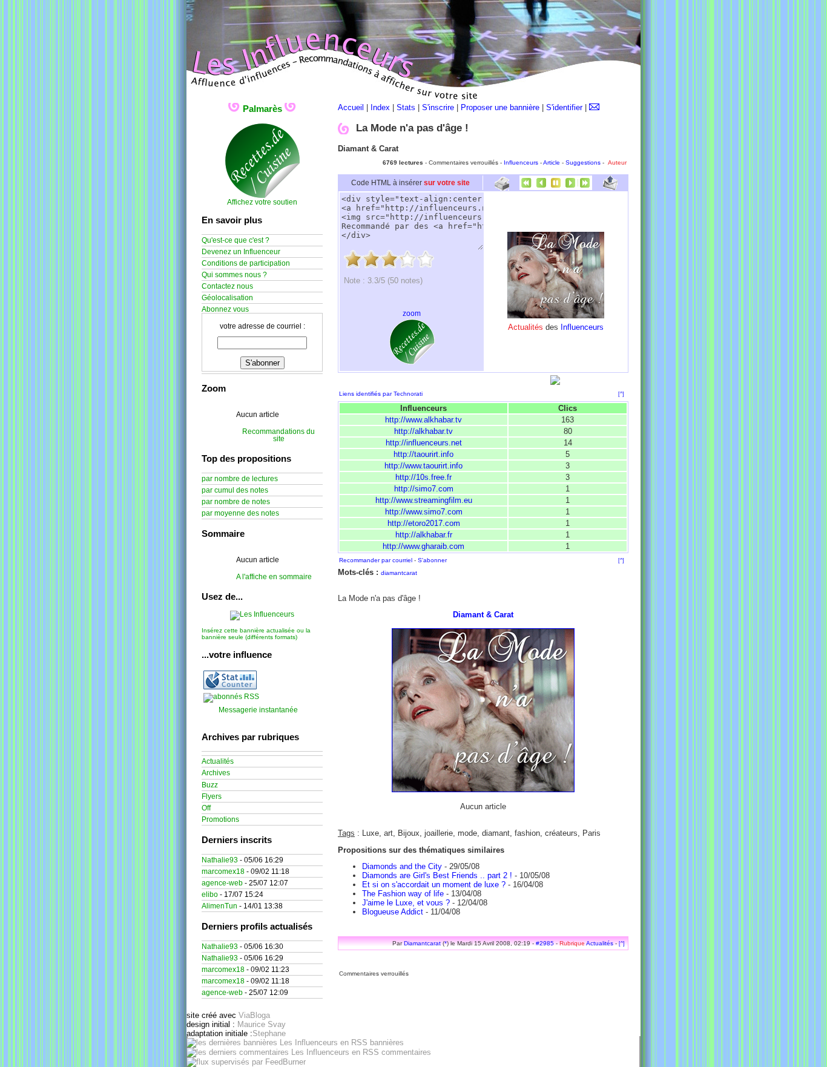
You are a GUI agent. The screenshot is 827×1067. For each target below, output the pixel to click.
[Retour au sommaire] (556, 187)
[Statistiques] (230, 687)
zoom (412, 313)
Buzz (210, 785)
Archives (216, 772)
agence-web (222, 883)
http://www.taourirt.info (423, 465)
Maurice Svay (261, 1024)
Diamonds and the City (402, 866)
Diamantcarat (422, 943)
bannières (385, 1042)
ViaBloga (254, 1015)
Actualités (599, 943)
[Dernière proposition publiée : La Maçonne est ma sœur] (585, 187)
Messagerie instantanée (258, 710)
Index (380, 107)
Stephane (269, 1033)
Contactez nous (227, 286)
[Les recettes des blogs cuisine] (412, 362)
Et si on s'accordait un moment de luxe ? (434, 884)
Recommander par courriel (375, 560)
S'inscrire (438, 107)
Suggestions (583, 162)
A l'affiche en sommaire (274, 576)
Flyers (212, 796)
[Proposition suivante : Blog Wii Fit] (570, 187)
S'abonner (432, 560)
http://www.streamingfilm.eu (423, 500)
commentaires (405, 1052)
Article (551, 162)
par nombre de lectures (240, 478)
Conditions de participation (246, 263)
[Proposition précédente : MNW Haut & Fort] (541, 187)
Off (206, 808)
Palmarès (262, 108)
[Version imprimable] (501, 186)
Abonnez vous (225, 309)
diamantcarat (399, 573)
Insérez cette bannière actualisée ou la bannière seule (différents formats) (256, 633)
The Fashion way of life (403, 893)
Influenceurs (521, 162)
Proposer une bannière (500, 107)
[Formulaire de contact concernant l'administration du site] (594, 107)
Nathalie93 (220, 860)
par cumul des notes (235, 490)
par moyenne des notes (240, 513)
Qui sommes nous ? (234, 274)
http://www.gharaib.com (423, 546)
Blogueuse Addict (392, 911)
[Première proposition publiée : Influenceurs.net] (526, 187)
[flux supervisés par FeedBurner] (246, 1061)
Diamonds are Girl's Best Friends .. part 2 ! (437, 875)
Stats (406, 107)
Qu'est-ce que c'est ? (235, 240)
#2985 (545, 943)
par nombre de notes (236, 501)
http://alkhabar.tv (423, 431)
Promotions (220, 819)
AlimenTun (219, 906)
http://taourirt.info (423, 454)
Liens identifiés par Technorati (381, 393)
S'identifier (564, 107)
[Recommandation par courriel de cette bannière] (610, 187)
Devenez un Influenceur (241, 251)
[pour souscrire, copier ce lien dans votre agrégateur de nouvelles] (231, 696)
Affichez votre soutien (262, 202)
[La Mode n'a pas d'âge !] (555, 315)
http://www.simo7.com (424, 511)
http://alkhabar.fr (423, 534)
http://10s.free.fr (423, 477)
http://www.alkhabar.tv (423, 419)
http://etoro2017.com (423, 523)
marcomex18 (223, 871)
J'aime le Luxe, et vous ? (406, 902)
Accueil (351, 107)
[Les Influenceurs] (262, 614)
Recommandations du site (278, 435)
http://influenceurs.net (424, 442)
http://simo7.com (423, 488)
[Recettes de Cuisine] (262, 196)
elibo (210, 894)
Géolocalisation (227, 297)
